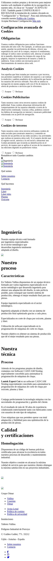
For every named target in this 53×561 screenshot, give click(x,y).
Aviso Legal (12, 509)
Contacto (11, 547)
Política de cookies (15, 511)
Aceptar (8, 92)
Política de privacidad (17, 514)
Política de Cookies (26, 18)
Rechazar (19, 92)
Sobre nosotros (14, 544)
